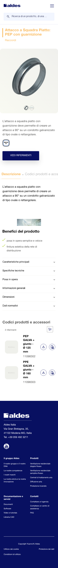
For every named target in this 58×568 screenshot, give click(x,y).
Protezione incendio (38, 486)
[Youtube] (6, 446)
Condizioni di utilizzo (12, 555)
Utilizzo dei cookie (11, 549)
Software (7, 509)
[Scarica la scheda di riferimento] (43, 347)
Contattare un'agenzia (39, 502)
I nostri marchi (9, 475)
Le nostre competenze (13, 471)
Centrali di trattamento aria (41, 478)
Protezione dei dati (46, 549)
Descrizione (11, 174)
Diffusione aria (36, 482)
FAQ (32, 513)
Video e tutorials (10, 513)
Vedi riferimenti (20, 156)
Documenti (8, 505)
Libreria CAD (9, 517)
